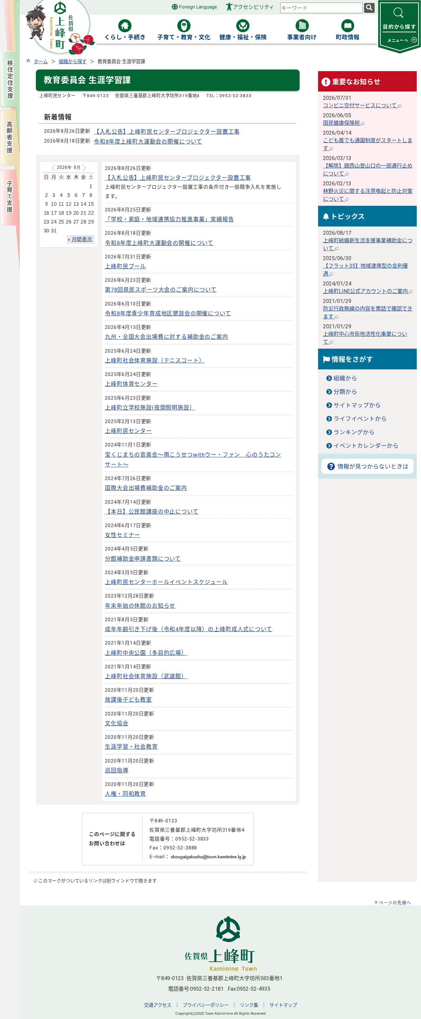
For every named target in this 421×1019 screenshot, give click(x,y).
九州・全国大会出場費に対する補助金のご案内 (166, 337)
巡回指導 (116, 770)
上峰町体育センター (131, 384)
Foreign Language (197, 7)
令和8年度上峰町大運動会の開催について (148, 141)
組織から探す (73, 62)
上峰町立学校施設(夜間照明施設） (150, 407)
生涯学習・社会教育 (131, 746)
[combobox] (321, 8)
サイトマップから (357, 405)
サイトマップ (283, 1005)
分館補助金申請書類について (143, 558)
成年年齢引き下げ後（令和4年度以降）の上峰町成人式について (188, 629)
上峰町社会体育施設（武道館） (146, 676)
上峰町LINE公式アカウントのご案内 (366, 291)
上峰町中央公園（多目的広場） (146, 653)
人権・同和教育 (125, 794)
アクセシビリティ (253, 7)
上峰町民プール (125, 266)
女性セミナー (122, 535)
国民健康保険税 (342, 123)
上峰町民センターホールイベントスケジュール (166, 582)
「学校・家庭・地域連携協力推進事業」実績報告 (169, 219)
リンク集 (249, 1005)
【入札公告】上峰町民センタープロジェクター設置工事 (167, 131)
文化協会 (116, 723)
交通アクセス (157, 1005)
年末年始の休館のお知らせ (140, 606)
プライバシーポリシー (206, 1005)
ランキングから (354, 432)
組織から (345, 378)
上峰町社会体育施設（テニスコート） (155, 360)
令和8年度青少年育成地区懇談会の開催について (168, 313)
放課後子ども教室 (128, 699)
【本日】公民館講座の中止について (151, 511)
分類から (345, 392)
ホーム (41, 62)
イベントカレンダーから (366, 445)
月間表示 (82, 239)
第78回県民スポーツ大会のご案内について (161, 289)
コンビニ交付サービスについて (360, 105)
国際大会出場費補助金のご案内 (146, 488)
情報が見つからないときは (372, 466)
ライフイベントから (360, 419)
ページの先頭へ (395, 902)
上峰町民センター (128, 431)
